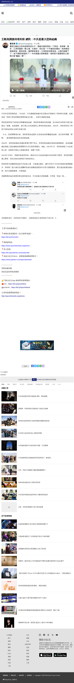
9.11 (59, 384)
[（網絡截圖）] (37, 70)
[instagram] (39, 634)
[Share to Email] (49, 107)
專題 (9, 659)
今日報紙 (9, 635)
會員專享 (11, 22)
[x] (52, 634)
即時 (18, 22)
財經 (45, 22)
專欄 (56, 22)
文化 (27, 641)
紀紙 (27, 647)
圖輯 (27, 659)
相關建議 (5, 675)
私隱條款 (29, 675)
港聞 (29, 22)
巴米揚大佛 (39, 384)
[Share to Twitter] (41, 107)
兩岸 (34, 22)
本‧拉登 (22, 384)
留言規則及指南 (3, 374)
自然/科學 (28, 644)
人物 (9, 666)
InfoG (51, 22)
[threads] (48, 634)
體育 (27, 650)
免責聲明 (21, 675)
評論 (61, 22)
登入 (34, 379)
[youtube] (56, 634)
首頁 (2, 22)
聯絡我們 (13, 675)
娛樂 (27, 656)
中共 (53, 384)
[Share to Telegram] (43, 107)
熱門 (23, 22)
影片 (9, 638)
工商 (27, 663)
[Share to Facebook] (38, 107)
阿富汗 (15, 384)
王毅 (8, 384)
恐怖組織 (30, 384)
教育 (27, 653)
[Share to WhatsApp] (46, 107)
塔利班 (47, 384)
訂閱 (45, 379)
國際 (39, 22)
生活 (66, 22)
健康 (72, 22)
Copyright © (38, 675)
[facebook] (44, 634)
